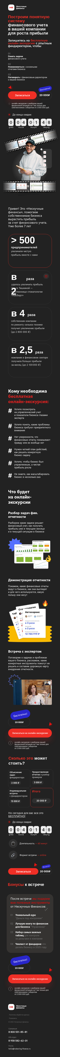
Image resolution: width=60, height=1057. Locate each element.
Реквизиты (13, 1018)
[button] (22, 95)
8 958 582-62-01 (18, 1040)
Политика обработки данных (19, 1015)
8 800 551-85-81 (17, 1031)
